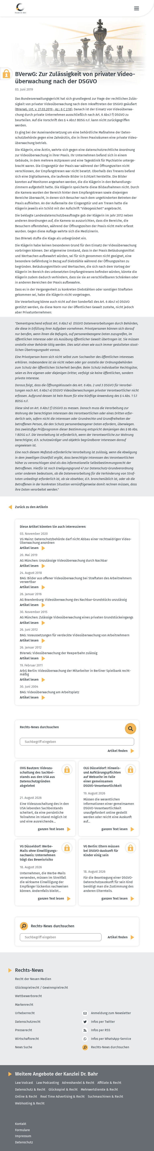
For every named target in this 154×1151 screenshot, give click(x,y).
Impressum (23, 1136)
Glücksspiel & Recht (63, 1089)
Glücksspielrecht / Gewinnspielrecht (41, 987)
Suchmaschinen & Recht (105, 1096)
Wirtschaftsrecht (27, 1039)
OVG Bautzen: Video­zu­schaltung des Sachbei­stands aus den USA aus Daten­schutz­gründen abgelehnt (37, 777)
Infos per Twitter (103, 1022)
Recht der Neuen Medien (33, 979)
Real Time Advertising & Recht (62, 1096)
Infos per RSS (100, 1030)
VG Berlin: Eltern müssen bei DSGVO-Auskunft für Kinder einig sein (101, 850)
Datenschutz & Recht (30, 1089)
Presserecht (23, 1030)
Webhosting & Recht (30, 1103)
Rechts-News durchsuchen (110, 1047)
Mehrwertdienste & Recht (99, 1089)
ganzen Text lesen (51, 829)
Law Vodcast (24, 1083)
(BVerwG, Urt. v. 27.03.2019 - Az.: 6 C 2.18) (43, 109)
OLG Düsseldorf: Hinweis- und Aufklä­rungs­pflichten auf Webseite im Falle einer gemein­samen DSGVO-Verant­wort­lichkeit (102, 777)
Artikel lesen (29, 548)
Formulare (22, 1130)
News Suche (23, 1047)
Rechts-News (29, 970)
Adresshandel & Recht (78, 1083)
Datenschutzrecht (28, 1022)
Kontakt (20, 1124)
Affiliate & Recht (109, 1083)
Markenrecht (24, 1005)
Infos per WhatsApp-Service (111, 1039)
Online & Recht (26, 1096)
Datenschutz (24, 1142)
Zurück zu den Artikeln (31, 507)
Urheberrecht (25, 1013)
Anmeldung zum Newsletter (111, 1013)
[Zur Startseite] (20, 8)
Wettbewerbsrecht (28, 996)
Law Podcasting (47, 1083)
